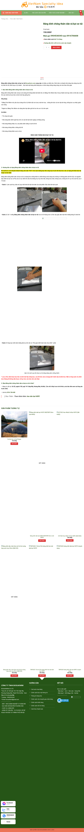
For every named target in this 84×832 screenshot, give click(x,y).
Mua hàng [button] (14, 443)
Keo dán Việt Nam (16, 19)
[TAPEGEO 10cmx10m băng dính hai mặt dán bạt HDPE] (42, 606)
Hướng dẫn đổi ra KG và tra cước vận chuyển (57, 43)
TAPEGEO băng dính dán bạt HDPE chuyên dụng (69, 670)
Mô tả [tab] (42, 79)
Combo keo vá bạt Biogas (14, 439)
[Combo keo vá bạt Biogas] (14, 424)
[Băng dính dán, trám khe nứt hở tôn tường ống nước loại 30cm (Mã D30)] (14, 606)
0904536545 (56, 36)
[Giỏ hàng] (80, 11)
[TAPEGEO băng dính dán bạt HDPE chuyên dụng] (70, 606)
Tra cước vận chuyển (39, 13)
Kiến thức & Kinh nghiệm (56, 13)
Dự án (26, 13)
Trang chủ (4, 19)
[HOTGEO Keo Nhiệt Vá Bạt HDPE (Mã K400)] (70, 472)
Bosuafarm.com (30, 83)
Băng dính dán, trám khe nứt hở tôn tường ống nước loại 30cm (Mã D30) (14, 670)
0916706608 (72, 36)
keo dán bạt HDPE (33, 396)
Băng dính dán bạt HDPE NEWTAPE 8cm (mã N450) (42, 536)
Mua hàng (56, 47)
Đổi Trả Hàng (58, 39)
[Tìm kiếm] (81, 14)
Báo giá (71, 13)
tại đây (12, 695)
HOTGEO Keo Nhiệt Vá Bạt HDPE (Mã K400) (69, 536)
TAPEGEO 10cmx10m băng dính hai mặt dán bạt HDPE (42, 670)
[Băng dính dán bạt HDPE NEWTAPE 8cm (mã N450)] (42, 472)
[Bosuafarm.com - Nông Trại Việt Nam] (42, 5)
